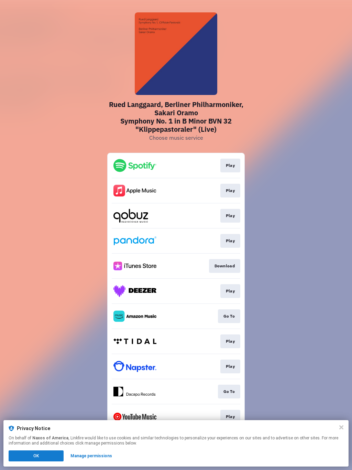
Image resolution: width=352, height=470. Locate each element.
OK (36, 455)
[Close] (341, 427)
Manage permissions (91, 455)
